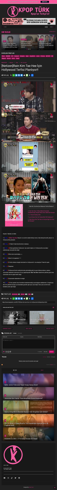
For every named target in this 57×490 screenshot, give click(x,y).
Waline (51, 364)
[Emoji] (6, 352)
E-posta (21, 336)
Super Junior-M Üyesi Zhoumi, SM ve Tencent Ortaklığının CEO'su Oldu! (10, 45)
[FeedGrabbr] (19, 220)
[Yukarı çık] (54, 487)
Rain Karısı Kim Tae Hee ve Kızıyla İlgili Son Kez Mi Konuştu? (15, 320)
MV (52, 56)
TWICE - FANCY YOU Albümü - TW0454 (14, 223)
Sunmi (13, 58)
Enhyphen (22, 56)
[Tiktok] (11, 478)
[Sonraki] (53, 36)
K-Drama (41, 39)
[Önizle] (10, 352)
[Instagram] (8, 478)
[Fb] (19, 478)
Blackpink (16, 56)
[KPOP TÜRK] (28, 17)
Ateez (3, 56)
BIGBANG (8, 56)
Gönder (51, 351)
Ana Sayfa (29, 328)
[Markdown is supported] (4, 352)
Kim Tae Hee (24, 62)
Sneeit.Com (31, 487)
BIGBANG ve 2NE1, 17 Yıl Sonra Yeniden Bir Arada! (20, 439)
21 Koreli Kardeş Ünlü (34, 214)
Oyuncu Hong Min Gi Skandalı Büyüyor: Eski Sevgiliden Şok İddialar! (26, 412)
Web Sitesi (40, 336)
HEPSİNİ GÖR (52, 31)
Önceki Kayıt (50, 328)
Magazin (4, 58)
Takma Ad (5, 336)
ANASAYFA (4, 62)
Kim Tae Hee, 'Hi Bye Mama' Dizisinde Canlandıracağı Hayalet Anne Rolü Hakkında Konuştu (41, 211)
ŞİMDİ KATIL (44, 1)
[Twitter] (15, 478)
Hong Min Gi (23, 39)
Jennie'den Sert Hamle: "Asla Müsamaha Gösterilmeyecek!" (23, 398)
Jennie (37, 56)
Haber (4, 41)
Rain (17, 62)
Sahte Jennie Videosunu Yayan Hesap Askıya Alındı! (21, 385)
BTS (12, 56)
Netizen (9, 58)
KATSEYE (48, 56)
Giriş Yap (45, 351)
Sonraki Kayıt (7, 328)
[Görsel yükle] (8, 352)
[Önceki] (3, 36)
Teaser (17, 58)
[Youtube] (4, 478)
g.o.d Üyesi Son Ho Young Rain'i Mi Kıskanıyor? (41, 217)
